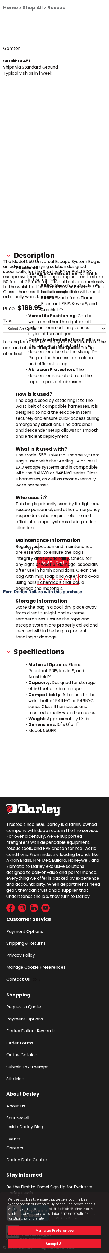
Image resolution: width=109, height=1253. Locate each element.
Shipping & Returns (26, 943)
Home (10, 7)
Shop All (33, 7)
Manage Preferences (54, 1230)
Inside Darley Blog (24, 1127)
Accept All (54, 1243)
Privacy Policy (20, 955)
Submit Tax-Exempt (27, 1067)
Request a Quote (23, 1007)
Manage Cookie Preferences (36, 967)
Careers (14, 1148)
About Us (15, 1106)
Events (13, 1139)
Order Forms (19, 1043)
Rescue (56, 7)
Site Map (15, 1079)
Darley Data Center (26, 1160)
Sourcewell (17, 1118)
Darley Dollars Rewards (30, 1031)
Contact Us (18, 979)
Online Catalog (21, 1055)
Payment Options (24, 931)
